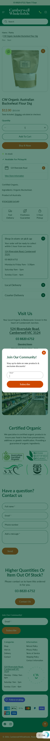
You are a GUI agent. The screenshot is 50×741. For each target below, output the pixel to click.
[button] (44, 353)
